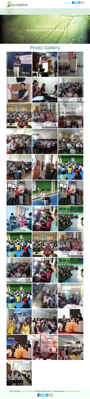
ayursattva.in (26, 391)
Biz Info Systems (72, 391)
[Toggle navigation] (9, 11)
